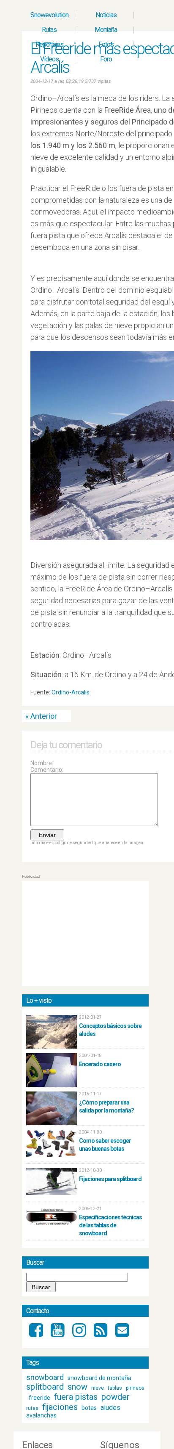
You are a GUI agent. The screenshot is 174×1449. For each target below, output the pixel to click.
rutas (32, 1408)
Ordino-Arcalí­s (71, 692)
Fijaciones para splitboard (110, 1179)
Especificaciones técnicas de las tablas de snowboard (110, 1225)
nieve (97, 1388)
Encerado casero (100, 1064)
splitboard (45, 1387)
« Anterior (41, 716)
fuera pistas (76, 1397)
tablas (115, 1388)
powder (115, 1397)
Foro (106, 59)
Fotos (106, 44)
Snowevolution (49, 15)
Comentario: (46, 769)
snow (77, 1387)
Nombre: (41, 763)
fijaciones (60, 1407)
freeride (39, 1397)
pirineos (135, 1388)
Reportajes (49, 44)
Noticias (106, 15)
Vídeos (49, 59)
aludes (110, 1408)
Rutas (49, 30)
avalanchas (41, 1415)
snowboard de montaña (99, 1378)
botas (89, 1407)
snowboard (45, 1377)
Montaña (106, 30)
